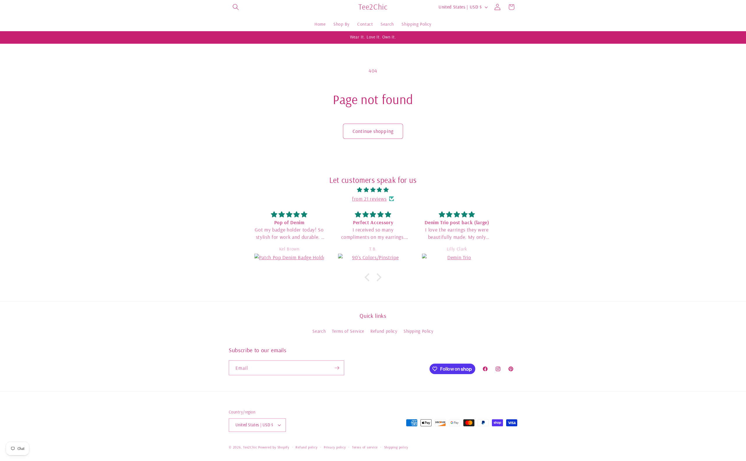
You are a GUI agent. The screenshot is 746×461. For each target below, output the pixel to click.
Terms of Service (348, 331)
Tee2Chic (250, 447)
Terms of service (365, 447)
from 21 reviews (369, 198)
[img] (373, 189)
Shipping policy (396, 447)
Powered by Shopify (273, 447)
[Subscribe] (337, 368)
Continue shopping (373, 131)
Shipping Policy (419, 331)
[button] (236, 7)
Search (319, 331)
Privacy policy (335, 447)
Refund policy (383, 331)
